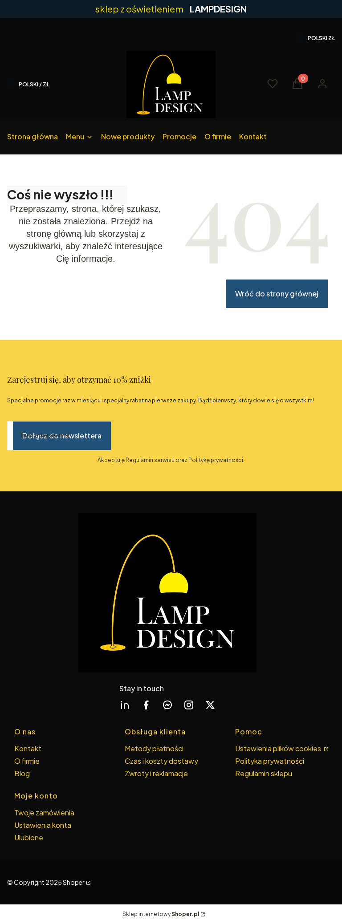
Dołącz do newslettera (62, 435)
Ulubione (28, 837)
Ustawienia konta (42, 825)
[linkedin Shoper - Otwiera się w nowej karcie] (124, 704)
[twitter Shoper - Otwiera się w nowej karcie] (210, 704)
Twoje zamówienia (44, 812)
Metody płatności (154, 748)
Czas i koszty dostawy (161, 761)
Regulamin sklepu (263, 773)
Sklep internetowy (160, 914)
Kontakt (27, 748)
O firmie (27, 761)
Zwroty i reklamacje (156, 773)
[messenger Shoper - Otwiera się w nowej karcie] (167, 704)
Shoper (74, 882)
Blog (22, 773)
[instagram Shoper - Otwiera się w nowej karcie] (188, 704)
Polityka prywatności (269, 761)
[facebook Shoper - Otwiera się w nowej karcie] (146, 704)
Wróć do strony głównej (276, 293)
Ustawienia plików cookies (278, 748)
